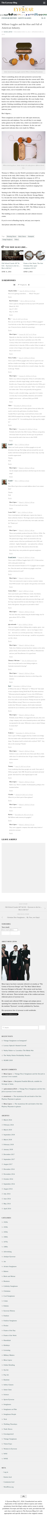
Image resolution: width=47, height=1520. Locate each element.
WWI (5, 1454)
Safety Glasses (24, 18)
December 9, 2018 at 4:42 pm (22, 405)
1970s (6, 1242)
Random (6, 1380)
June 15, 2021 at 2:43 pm (22, 766)
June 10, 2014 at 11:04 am (27, 291)
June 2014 (7, 1199)
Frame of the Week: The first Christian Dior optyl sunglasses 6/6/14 (33, 265)
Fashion (6, 1316)
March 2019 (8, 1130)
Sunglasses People (10, 1414)
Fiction (6, 1325)
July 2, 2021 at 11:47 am (27, 301)
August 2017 (8, 1164)
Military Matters (9, 1355)
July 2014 (7, 1194)
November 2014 (9, 1174)
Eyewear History (9, 18)
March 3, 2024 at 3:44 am (26, 578)
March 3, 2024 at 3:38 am (26, 715)
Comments (10, 285)
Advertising (8, 1252)
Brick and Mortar (9, 1276)
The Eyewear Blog (9, 2)
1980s (6, 1247)
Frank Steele (12, 557)
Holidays (7, 1345)
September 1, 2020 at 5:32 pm (22, 686)
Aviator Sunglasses (10, 1266)
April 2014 (7, 1208)
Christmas (7, 1291)
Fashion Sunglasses (10, 1320)
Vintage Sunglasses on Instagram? (15, 1040)
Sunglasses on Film (10, 1409)
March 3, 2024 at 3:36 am (26, 751)
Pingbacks (24, 285)
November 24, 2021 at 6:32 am (24, 814)
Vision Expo (8, 1444)
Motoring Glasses (11, 236)
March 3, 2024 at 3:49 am (26, 468)
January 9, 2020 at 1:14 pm (26, 557)
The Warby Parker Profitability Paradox (17, 1055)
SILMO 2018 (8, 1060)
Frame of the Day (10, 1330)
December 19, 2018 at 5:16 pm (28, 429)
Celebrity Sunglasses (11, 1286)
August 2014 (8, 1189)
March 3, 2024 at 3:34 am (26, 782)
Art (5, 1261)
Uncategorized (9, 1434)
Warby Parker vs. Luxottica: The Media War (19, 1050)
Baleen (6, 1271)
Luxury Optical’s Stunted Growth (15, 1045)
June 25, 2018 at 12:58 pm (27, 358)
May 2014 (7, 1204)
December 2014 (9, 1169)
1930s (6, 1227)
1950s (6, 1232)
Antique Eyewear (9, 1256)
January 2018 (8, 1149)
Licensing (7, 1350)
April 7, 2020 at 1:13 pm (26, 591)
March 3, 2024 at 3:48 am (26, 530)
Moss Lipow (8, 32)
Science (6, 1394)
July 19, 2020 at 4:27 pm (29, 660)
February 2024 (9, 1125)
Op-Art (6, 1370)
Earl (9, 686)
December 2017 (9, 1154)
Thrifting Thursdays (10, 1424)
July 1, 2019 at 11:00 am (25, 512)
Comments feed (9, 1482)
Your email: (6, 927)
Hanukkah (7, 1340)
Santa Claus (8, 1389)
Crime (6, 1301)
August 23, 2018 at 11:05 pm (27, 376)
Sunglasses (7, 1404)
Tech (5, 1419)
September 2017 (9, 1159)
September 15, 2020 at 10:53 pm (25, 733)
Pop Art (6, 1375)
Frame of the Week (10, 1335)
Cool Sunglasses (9, 1296)
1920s (6, 1222)
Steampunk (31, 236)
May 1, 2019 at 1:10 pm (22, 481)
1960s (6, 1237)
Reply (10, 297)
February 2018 (9, 1144)
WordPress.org (9, 1487)
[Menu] (44, 2)
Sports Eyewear (9, 1399)
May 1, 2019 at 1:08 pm (22, 444)
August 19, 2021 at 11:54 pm (24, 794)
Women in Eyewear (10, 1449)
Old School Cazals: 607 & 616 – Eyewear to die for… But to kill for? (11, 265)
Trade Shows (8, 1429)
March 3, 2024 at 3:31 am (26, 824)
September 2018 (9, 1135)
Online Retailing (9, 1365)
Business (7, 1281)
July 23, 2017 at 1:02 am (20, 319)
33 (44, 18)
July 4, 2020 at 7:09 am (26, 624)
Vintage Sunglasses (7, 239)
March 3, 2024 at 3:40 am (26, 645)
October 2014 (8, 1179)
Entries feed (8, 1477)
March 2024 (8, 1120)
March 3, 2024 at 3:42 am (26, 612)
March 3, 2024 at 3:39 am (26, 673)
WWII (6, 1458)
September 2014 (9, 1184)
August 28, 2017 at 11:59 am (27, 334)
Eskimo (6, 1306)
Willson (17, 239)
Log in (6, 1472)
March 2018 (8, 1139)
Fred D (10, 444)
